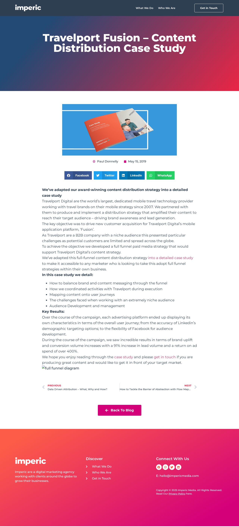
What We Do (144, 8)
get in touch (165, 357)
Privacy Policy (177, 493)
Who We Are (166, 8)
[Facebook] (159, 467)
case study (123, 357)
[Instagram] (165, 467)
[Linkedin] (178, 467)
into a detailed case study (170, 258)
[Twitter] (172, 467)
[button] (78, 175)
